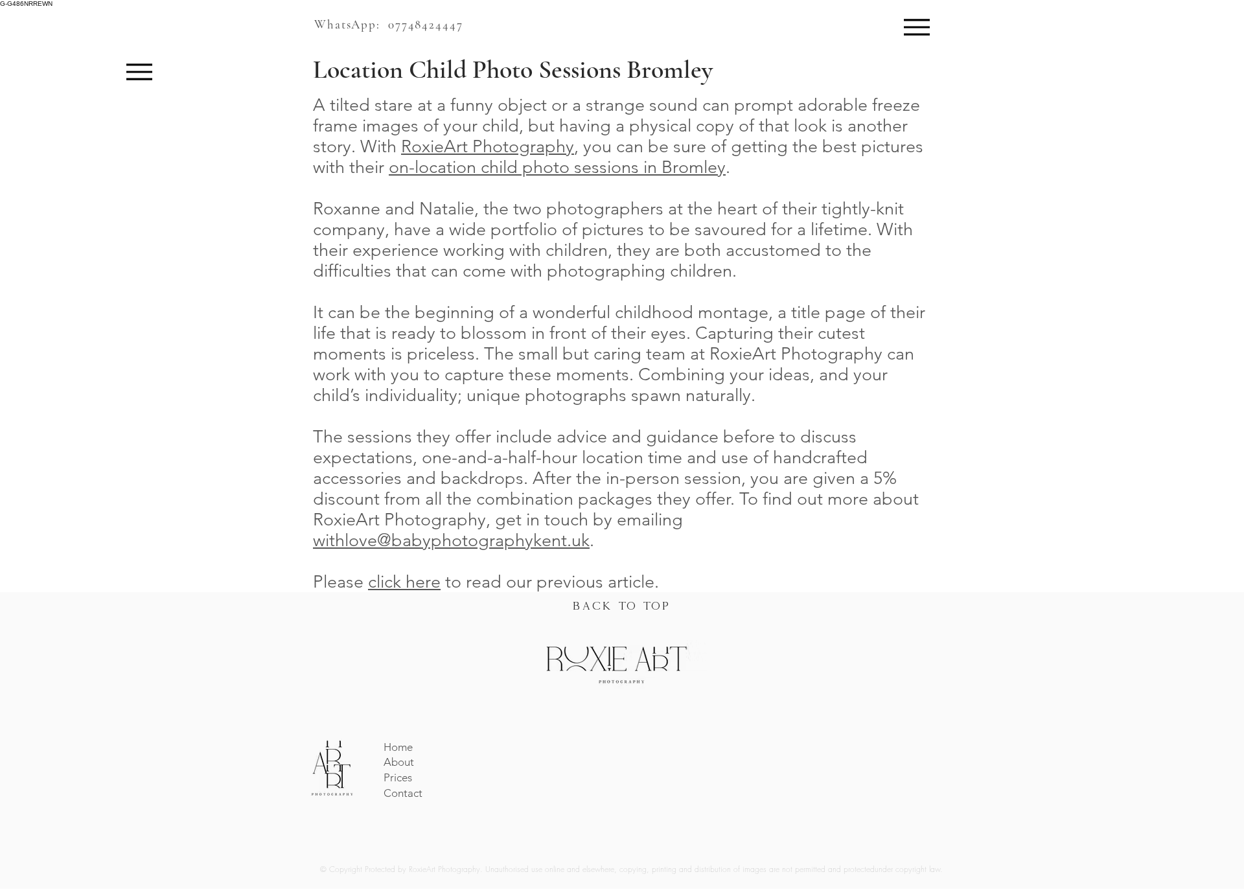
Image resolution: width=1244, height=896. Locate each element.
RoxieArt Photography (487, 146)
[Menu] (916, 27)
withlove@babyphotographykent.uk (451, 540)
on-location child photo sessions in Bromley (557, 167)
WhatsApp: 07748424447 (388, 24)
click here (404, 581)
